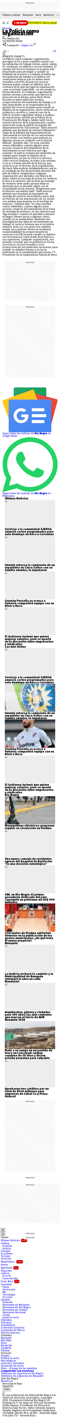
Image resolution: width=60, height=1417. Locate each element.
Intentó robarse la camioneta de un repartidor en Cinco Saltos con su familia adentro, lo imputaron (30, 567)
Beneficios (7, 1381)
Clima (5, 1287)
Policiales (6, 1320)
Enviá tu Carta (10, 1317)
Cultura (5, 1273)
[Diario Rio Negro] (3, 1392)
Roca (38, 15)
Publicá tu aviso (10, 1358)
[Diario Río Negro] (7, 22)
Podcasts (6, 1322)
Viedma (5, 1350)
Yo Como (7, 1297)
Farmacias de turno (12, 1366)
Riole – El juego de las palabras (19, 1368)
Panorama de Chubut (14, 1310)
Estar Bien (10, 1281)
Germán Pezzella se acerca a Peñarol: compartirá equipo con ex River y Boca (29, 603)
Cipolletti (6, 1348)
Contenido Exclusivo (12, 1327)
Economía (6, 1253)
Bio (4, 1292)
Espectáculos (10, 1278)
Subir (7, 1389)
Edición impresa (10, 1333)
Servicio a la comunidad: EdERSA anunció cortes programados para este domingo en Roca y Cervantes (29, 531)
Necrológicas (8, 1360)
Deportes (6, 1271)
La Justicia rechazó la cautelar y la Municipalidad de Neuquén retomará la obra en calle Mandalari (29, 977)
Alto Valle (6, 1340)
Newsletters (11, 1261)
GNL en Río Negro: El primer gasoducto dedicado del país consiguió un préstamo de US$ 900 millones (30, 898)
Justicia (6, 1248)
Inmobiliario (8, 1325)
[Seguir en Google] (3, 53)
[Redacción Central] (3, 35)
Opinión (7, 28)
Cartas (6, 1315)
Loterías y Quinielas (12, 1363)
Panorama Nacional (13, 1312)
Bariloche (49, 15)
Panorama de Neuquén (16, 1305)
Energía (5, 1251)
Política (5, 1243)
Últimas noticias (11, 15)
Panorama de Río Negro (16, 1307)
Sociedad (6, 1284)
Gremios (7, 1246)
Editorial (7, 1302)
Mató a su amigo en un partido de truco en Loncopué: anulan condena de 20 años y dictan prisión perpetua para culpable (28, 1054)
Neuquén (28, 15)
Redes (4, 1265)
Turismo (5, 1256)
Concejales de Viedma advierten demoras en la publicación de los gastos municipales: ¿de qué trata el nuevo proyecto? (29, 936)
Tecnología (8, 1294)
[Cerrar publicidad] (3, 1230)
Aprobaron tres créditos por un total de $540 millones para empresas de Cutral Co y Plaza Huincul (27, 1092)
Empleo (5, 1355)
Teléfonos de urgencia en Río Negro (22, 1373)
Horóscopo (8, 1289)
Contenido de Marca (13, 1330)
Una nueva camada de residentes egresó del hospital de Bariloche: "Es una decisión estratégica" (28, 861)
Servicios (6, 1258)
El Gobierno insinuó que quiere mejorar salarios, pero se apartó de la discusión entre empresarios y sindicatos (29, 640)
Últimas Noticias (13, 1240)
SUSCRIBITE (42, 22)
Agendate (9, 1267)
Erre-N (6, 1276)
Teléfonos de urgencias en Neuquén (22, 1376)
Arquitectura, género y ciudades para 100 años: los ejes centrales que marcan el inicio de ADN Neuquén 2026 (28, 1016)
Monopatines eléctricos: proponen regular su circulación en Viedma (29, 827)
